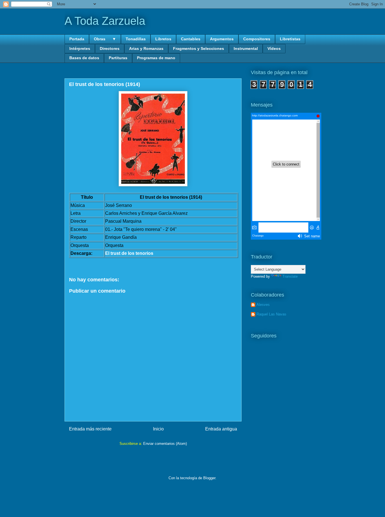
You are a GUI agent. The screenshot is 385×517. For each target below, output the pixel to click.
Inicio (158, 429)
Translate (290, 276)
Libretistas (290, 39)
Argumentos (222, 39)
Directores (110, 48)
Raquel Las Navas (271, 314)
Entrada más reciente (90, 429)
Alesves (263, 304)
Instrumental (246, 48)
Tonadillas (136, 39)
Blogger (209, 478)
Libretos (163, 39)
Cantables (190, 39)
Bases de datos (84, 58)
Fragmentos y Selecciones (198, 48)
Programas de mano (156, 58)
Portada (76, 39)
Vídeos (274, 48)
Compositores (256, 39)
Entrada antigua (221, 429)
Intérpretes (79, 48)
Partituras (118, 58)
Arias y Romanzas (146, 48)
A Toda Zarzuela (105, 21)
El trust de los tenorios (129, 253)
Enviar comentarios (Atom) (165, 443)
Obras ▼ (105, 39)
